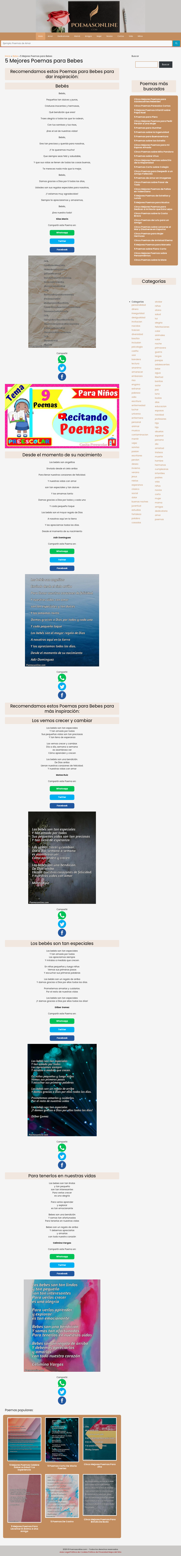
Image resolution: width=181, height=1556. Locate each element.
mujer (158, 498)
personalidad (139, 304)
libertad (159, 377)
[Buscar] (176, 43)
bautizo (136, 338)
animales (160, 335)
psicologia (137, 346)
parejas (159, 360)
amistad (159, 448)
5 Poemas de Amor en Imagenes (152, 177)
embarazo (137, 376)
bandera (136, 359)
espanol (159, 435)
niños (158, 485)
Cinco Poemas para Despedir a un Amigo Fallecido (153, 172)
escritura (136, 401)
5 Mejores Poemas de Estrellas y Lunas (152, 197)
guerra (158, 352)
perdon (135, 459)
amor (158, 515)
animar (135, 426)
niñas (158, 305)
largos (158, 356)
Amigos (88, 36)
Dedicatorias (63, 36)
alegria (158, 322)
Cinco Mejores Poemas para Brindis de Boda (100, 1520)
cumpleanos (161, 469)
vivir (134, 355)
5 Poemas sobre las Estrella (149, 140)
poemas (159, 519)
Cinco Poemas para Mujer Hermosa (148, 235)
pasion (135, 451)
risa (133, 380)
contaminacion (140, 434)
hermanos (160, 464)
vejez (134, 443)
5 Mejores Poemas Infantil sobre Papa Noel (152, 111)
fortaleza (136, 514)
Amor (50, 36)
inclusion (136, 342)
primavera (160, 347)
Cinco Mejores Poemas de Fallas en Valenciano (152, 190)
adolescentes (162, 364)
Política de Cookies (79, 1552)
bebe (15, 56)
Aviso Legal (65, 1552)
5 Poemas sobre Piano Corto (150, 248)
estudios (136, 510)
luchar (135, 409)
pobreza (136, 392)
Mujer (99, 36)
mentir (135, 438)
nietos (135, 480)
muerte (159, 456)
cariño (135, 351)
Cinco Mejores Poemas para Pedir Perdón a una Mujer (153, 122)
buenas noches (140, 501)
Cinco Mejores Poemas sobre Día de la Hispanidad (152, 161)
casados (136, 522)
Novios (110, 36)
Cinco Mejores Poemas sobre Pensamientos (150, 254)
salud (158, 314)
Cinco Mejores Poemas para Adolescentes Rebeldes (150, 100)
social (135, 493)
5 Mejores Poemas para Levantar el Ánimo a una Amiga (24, 1528)
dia (156, 444)
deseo (135, 464)
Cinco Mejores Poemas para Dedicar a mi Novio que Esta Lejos (153, 208)
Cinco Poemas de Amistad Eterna (153, 240)
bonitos (159, 381)
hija (157, 423)
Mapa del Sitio (114, 1552)
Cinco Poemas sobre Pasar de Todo (151, 183)
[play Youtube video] (62, 416)
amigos (159, 506)
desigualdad (138, 317)
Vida (131, 36)
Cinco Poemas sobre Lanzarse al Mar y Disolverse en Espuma (152, 228)
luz (156, 318)
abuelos (159, 431)
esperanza (137, 484)
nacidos (136, 325)
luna (157, 393)
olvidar (158, 301)
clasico (135, 489)
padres (158, 477)
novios (158, 490)
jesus (134, 476)
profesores (160, 418)
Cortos (120, 36)
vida (157, 481)
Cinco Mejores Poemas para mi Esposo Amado (151, 146)
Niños (140, 36)
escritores (137, 455)
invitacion (137, 321)
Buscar (135, 56)
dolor (134, 497)
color (157, 331)
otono (158, 310)
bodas (158, 398)
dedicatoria (161, 511)
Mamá (77, 36)
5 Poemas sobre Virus (146, 156)
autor (158, 385)
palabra (136, 518)
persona (159, 439)
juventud (136, 505)
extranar (136, 388)
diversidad (137, 334)
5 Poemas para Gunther (147, 127)
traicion (136, 330)
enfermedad (138, 405)
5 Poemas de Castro (62, 1521)
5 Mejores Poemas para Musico (151, 202)
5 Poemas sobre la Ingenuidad (151, 132)
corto (158, 494)
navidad (159, 414)
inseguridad (138, 313)
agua (158, 372)
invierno (136, 468)
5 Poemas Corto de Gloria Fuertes (62, 1467)
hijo (157, 427)
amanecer (137, 371)
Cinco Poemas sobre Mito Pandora (153, 151)
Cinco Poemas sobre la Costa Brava (151, 214)
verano (135, 472)
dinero (135, 309)
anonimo (136, 367)
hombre (159, 460)
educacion (160, 406)
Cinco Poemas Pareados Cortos (152, 105)
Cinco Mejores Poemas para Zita (100, 1465)
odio (134, 397)
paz (157, 389)
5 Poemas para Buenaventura (151, 136)
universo (136, 413)
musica (136, 430)
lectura (135, 363)
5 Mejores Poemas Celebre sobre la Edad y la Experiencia (24, 1467)
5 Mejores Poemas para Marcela (152, 244)
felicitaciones (162, 326)
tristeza (159, 452)
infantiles (160, 473)
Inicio (40, 36)
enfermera (137, 417)
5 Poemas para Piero (146, 116)
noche (158, 343)
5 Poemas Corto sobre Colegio (151, 166)
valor (157, 339)
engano (136, 384)
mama (158, 502)
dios (157, 402)
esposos (159, 410)
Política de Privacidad (98, 1552)
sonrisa (135, 447)
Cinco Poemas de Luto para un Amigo (151, 221)
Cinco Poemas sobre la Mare (150, 259)
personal (136, 422)
